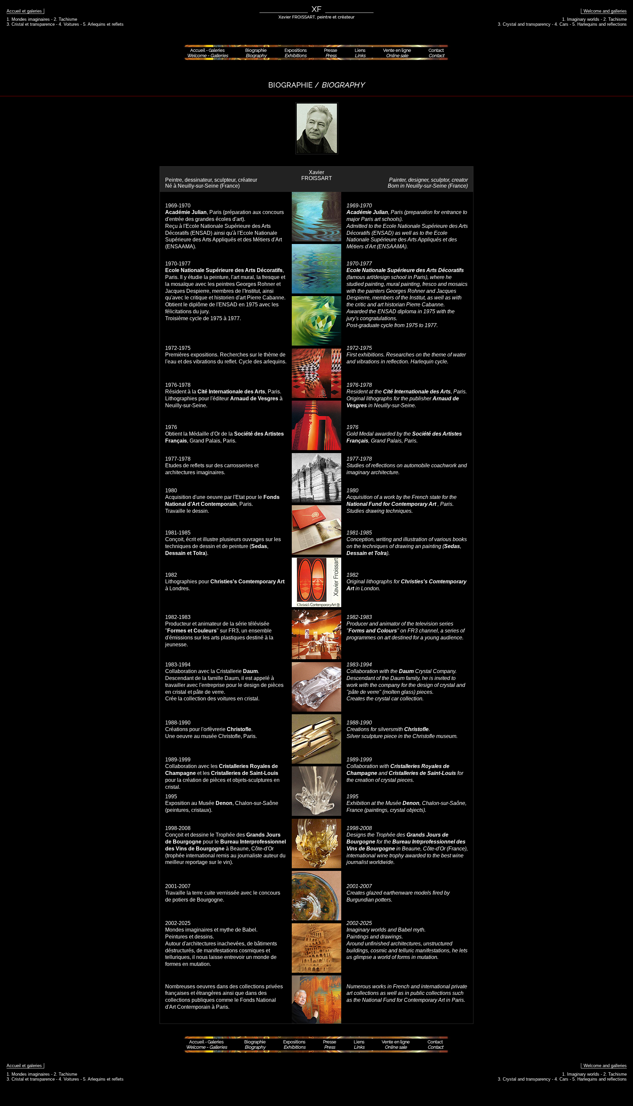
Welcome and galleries (605, 11)
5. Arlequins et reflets (103, 24)
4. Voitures (69, 24)
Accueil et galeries (24, 11)
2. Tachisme (65, 19)
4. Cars (561, 24)
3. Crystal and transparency (524, 24)
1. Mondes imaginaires (28, 19)
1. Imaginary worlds (580, 19)
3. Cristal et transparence (31, 24)
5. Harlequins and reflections (599, 24)
